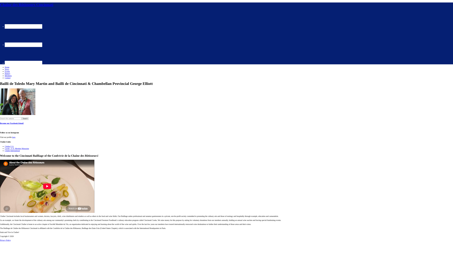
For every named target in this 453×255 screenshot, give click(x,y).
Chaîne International (12, 151)
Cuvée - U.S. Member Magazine (17, 149)
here (13, 137)
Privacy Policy (5, 240)
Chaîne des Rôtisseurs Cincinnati (26, 4)
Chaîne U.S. (9, 146)
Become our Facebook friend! (12, 123)
